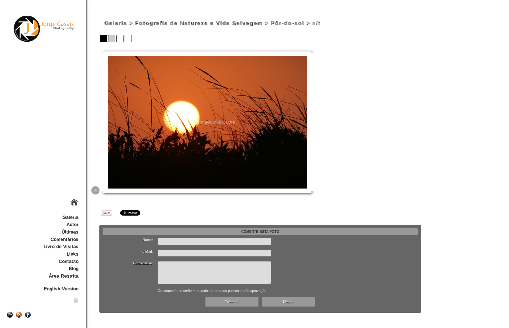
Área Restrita (63, 275)
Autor (72, 224)
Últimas (70, 231)
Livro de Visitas (60, 246)
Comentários (64, 239)
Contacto (68, 261)
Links (72, 253)
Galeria (70, 217)
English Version (61, 288)
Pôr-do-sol (287, 23)
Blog (73, 268)
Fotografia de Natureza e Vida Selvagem (199, 23)
